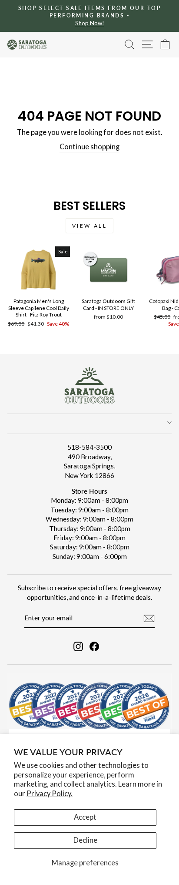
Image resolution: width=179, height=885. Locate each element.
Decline (85, 840)
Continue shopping (89, 146)
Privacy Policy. (50, 793)
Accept (85, 817)
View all (89, 225)
